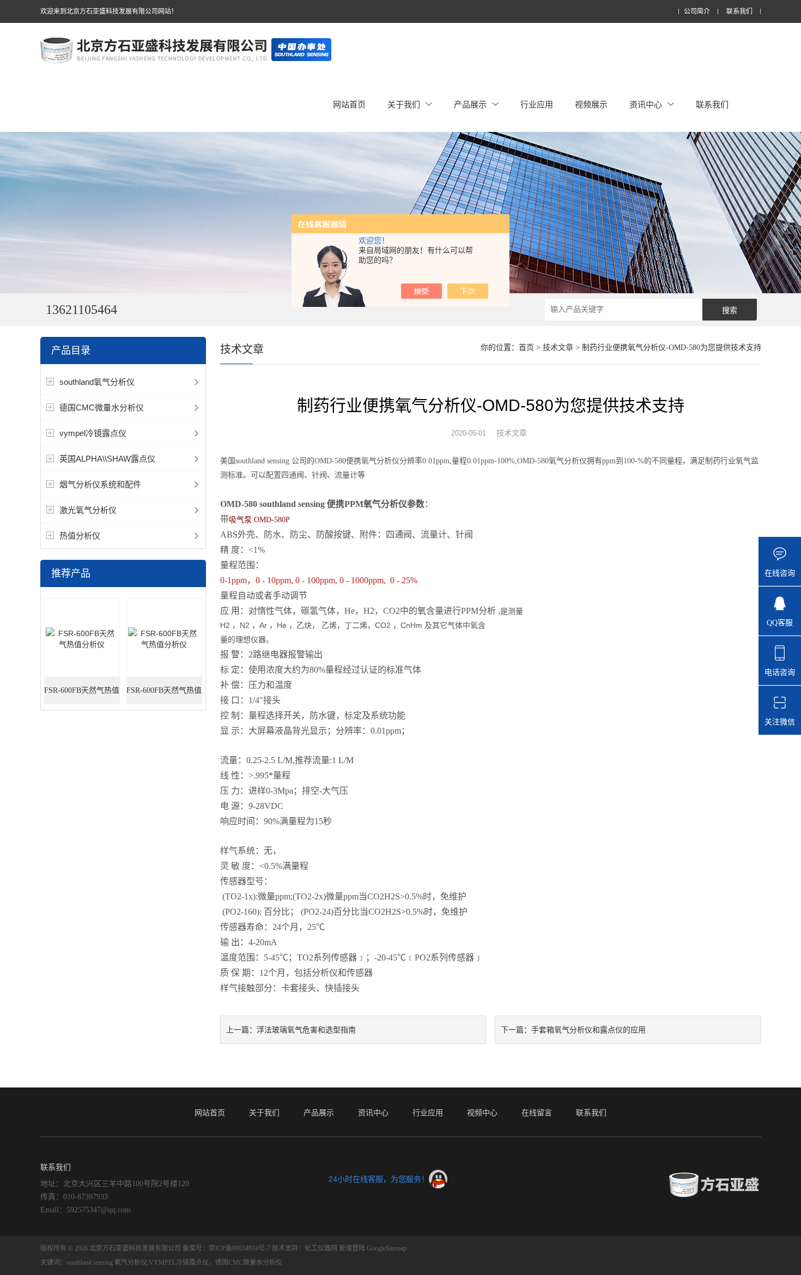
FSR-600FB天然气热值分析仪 (81, 695)
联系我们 (739, 11)
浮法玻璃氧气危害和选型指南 (306, 1029)
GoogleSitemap (386, 1248)
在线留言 (536, 1112)
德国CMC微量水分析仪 (101, 407)
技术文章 (558, 347)
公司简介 (697, 11)
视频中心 (482, 1112)
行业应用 (536, 104)
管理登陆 (352, 1248)
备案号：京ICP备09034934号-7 (226, 1248)
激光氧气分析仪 (88, 510)
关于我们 (403, 104)
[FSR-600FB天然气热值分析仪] (82, 638)
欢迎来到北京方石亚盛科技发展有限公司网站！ (109, 11)
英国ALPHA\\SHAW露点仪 (107, 458)
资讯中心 (645, 104)
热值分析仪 (79, 535)
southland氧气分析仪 (97, 381)
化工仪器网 (321, 1248)
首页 (526, 347)
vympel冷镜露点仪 (92, 433)
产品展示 (470, 104)
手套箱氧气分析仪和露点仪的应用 (588, 1029)
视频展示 (591, 104)
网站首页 (349, 104)
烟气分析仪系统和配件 (100, 484)
